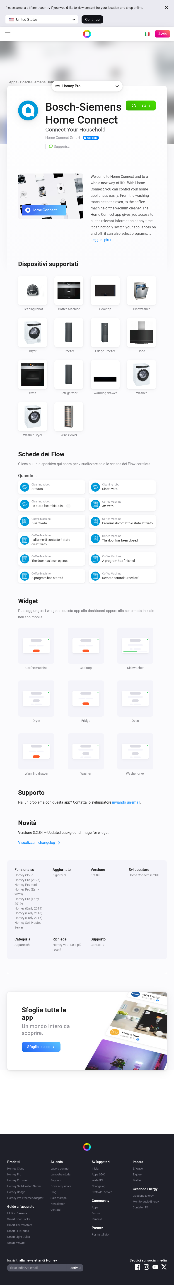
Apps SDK (98, 1174)
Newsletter (58, 1203)
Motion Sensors (17, 1213)
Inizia (95, 1168)
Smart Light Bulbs (18, 1236)
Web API (97, 1180)
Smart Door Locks (18, 1219)
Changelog (98, 1186)
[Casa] (87, 34)
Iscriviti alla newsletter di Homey (32, 1260)
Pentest (97, 1219)
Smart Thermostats (19, 1225)
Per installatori (101, 1234)
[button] (41, 19)
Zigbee (137, 1174)
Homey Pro (14, 1174)
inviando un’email (126, 802)
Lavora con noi (60, 1168)
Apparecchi (22, 945)
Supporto (56, 1180)
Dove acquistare (61, 1186)
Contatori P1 (140, 1207)
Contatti (55, 1209)
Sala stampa (59, 1198)
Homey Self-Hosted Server (24, 1186)
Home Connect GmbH (144, 875)
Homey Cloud (15, 1168)
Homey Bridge (16, 1192)
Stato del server (102, 1192)
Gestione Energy (143, 1195)
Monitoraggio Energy (146, 1201)
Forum (96, 1213)
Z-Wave (138, 1168)
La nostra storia (60, 1174)
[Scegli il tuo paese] (147, 34)
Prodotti (13, 1162)
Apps (13, 82)
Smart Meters (16, 1242)
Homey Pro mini (17, 1180)
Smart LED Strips (18, 1231)
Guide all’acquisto (20, 1207)
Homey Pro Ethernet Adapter (25, 1198)
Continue (92, 19)
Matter (137, 1180)
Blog (53, 1192)
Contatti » (97, 945)
